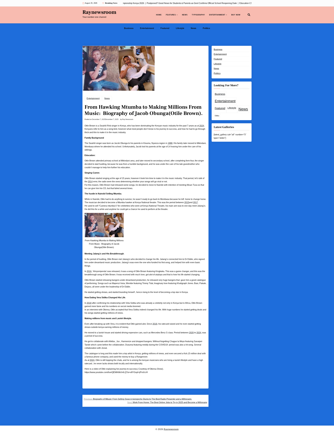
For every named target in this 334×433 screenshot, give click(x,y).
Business (128, 28)
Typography (198, 15)
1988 (170, 143)
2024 (201, 126)
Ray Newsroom (127, 119)
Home (159, 15)
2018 (89, 303)
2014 (90, 181)
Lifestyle (180, 28)
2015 (186, 202)
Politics (206, 28)
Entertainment (217, 15)
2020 (191, 333)
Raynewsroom (99, 12)
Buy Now (235, 15)
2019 (155, 324)
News (185, 15)
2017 (195, 202)
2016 (89, 271)
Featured (164, 28)
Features (171, 15)
